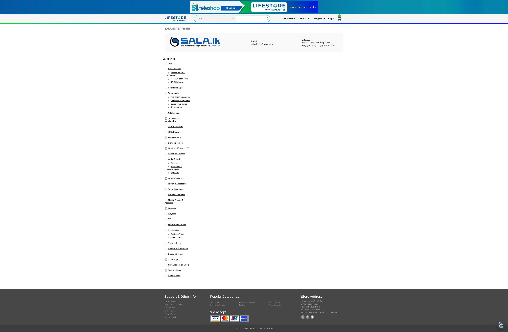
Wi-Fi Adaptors (177, 82)
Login (331, 19)
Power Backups (175, 88)
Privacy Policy (170, 314)
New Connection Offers (178, 265)
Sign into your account (173, 305)
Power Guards (174, 137)
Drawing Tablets (175, 143)
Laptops (172, 208)
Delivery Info (170, 308)
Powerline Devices (176, 154)
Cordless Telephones (180, 101)
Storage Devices (175, 254)
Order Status (289, 19)
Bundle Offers (174, 276)
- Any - (171, 63)
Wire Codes (176, 237)
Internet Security (175, 178)
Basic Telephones (179, 104)
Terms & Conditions (172, 317)
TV (169, 219)
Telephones (173, 93)
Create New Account (173, 301)
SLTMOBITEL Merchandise (172, 119)
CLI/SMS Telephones (180, 97)
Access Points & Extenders (176, 74)
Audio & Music (174, 159)
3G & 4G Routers (175, 127)
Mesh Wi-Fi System (179, 79)
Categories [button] (318, 19)
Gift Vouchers (174, 113)
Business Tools (177, 234)
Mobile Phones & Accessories (174, 201)
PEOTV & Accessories (177, 184)
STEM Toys (173, 259)
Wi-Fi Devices (174, 69)
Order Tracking (170, 311)
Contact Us (304, 19)
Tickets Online (174, 243)
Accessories (176, 107)
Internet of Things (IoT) (178, 148)
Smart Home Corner (177, 225)
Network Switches (176, 195)
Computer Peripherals (178, 249)
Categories (169, 59)
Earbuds (174, 163)
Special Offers (174, 270)
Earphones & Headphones (174, 168)
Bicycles (172, 214)
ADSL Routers (174, 132)
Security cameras (176, 189)
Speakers (175, 173)
